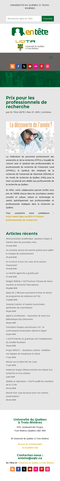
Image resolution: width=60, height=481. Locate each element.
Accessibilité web (30, 447)
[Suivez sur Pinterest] (41, 66)
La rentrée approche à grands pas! (22, 273)
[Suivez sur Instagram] (47, 66)
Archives (46, 112)
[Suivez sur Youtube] (30, 66)
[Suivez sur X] (24, 66)
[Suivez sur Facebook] (18, 66)
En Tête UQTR (17, 112)
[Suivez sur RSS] (12, 66)
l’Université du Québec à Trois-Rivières (36, 462)
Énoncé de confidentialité (30, 444)
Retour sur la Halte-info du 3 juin (21, 361)
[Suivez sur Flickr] (35, 66)
